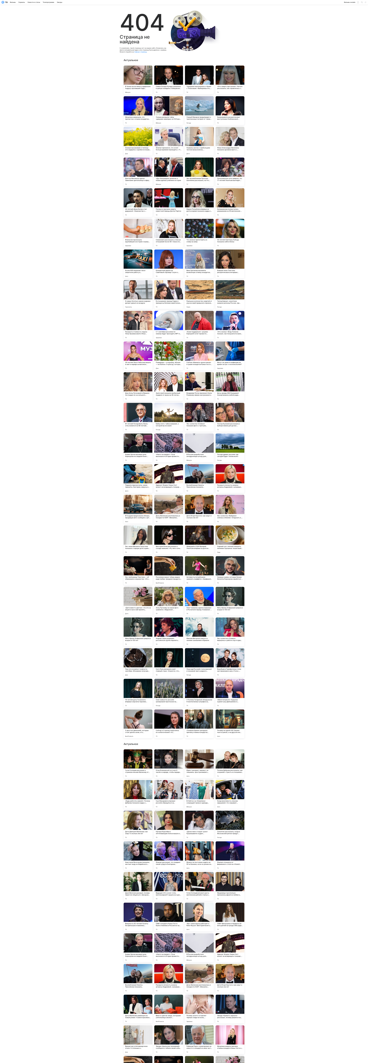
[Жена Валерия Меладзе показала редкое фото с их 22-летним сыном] (230, 815)
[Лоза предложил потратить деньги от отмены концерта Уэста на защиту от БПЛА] (199, 754)
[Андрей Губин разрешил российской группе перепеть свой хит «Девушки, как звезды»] (168, 632)
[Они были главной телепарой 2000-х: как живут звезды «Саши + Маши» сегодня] (199, 846)
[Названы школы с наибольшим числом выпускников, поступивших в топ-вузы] (199, 141)
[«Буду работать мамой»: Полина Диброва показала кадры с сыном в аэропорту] (138, 978)
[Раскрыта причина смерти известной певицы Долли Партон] (168, 202)
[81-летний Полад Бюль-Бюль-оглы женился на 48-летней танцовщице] (138, 417)
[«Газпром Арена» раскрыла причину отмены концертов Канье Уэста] (199, 723)
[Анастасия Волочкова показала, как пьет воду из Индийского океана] (138, 1039)
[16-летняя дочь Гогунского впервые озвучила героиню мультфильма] (138, 693)
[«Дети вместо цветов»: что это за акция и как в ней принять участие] (138, 601)
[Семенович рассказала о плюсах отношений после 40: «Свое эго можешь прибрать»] (168, 233)
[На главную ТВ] (6, 2)
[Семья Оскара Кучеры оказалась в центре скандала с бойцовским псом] (168, 80)
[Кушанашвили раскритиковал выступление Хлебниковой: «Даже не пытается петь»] (230, 110)
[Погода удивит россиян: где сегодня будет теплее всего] (230, 448)
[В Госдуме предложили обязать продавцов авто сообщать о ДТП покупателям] (138, 509)
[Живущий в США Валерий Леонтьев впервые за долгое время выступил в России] (199, 540)
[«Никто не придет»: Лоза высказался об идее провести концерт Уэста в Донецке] (168, 448)
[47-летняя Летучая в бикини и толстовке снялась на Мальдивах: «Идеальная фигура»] (168, 815)
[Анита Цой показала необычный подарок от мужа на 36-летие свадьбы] (168, 386)
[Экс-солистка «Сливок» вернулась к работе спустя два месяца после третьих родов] (230, 632)
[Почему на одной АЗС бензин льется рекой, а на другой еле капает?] (230, 723)
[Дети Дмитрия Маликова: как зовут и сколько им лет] (138, 1009)
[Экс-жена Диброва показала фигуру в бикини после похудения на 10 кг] (138, 754)
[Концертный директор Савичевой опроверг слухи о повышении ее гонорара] (168, 264)
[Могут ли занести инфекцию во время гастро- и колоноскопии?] (230, 356)
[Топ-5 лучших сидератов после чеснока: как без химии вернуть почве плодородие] (230, 846)
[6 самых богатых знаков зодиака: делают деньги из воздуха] (138, 294)
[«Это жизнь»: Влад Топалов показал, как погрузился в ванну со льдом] (230, 325)
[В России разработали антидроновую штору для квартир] (199, 448)
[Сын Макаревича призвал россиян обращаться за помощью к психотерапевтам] (168, 978)
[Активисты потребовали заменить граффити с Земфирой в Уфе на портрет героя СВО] (199, 570)
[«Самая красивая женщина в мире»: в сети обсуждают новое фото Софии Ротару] (168, 754)
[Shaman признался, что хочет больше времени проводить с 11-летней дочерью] (168, 141)
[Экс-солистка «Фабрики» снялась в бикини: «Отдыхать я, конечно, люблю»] (230, 509)
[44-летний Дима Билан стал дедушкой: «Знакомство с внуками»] (138, 202)
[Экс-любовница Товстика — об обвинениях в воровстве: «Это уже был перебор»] (138, 570)
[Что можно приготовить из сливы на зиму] (199, 233)
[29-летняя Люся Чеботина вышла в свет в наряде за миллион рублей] (138, 356)
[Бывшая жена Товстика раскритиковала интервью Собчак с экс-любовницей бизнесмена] (230, 264)
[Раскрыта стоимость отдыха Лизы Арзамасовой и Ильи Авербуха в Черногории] (138, 325)
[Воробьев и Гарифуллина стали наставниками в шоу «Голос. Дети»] (230, 662)
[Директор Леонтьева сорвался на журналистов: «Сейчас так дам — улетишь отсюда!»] (230, 785)
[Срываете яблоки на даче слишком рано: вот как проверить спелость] (138, 907)
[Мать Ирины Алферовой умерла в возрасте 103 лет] (230, 601)
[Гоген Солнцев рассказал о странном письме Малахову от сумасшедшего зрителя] (138, 947)
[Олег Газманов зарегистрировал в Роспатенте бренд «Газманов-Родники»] (199, 601)
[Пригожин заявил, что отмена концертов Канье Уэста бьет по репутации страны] (138, 785)
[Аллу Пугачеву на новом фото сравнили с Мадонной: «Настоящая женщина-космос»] (168, 601)
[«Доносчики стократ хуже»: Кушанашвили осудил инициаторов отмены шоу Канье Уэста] (199, 1009)
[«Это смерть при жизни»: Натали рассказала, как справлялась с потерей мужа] (230, 80)
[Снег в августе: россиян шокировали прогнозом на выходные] (168, 693)
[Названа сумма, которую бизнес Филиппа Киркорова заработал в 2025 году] (230, 570)
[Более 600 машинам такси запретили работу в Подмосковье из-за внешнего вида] (138, 264)
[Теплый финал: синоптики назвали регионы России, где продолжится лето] (230, 294)
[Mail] (3, 2)
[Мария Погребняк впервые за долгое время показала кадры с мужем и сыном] (199, 202)
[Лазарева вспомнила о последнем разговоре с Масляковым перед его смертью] (230, 877)
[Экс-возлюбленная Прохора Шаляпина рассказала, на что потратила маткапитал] (199, 172)
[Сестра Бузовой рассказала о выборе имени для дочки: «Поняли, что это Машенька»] (230, 417)
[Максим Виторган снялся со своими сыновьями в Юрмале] (199, 632)
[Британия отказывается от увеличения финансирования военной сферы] (199, 877)
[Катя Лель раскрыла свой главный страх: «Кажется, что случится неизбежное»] (168, 662)
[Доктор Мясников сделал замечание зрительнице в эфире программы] (138, 172)
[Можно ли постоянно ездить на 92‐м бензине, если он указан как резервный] (199, 1039)
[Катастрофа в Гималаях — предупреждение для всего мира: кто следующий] (199, 907)
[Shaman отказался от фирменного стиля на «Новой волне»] (230, 1039)
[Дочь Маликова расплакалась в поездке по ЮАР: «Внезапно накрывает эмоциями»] (168, 509)
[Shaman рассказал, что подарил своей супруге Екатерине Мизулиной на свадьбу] (168, 1039)
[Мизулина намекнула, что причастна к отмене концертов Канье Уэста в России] (138, 110)
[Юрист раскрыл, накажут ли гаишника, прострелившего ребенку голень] (199, 947)
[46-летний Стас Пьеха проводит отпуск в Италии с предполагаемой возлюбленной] (138, 815)
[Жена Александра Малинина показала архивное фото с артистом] (230, 141)
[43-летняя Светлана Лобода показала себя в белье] (230, 233)
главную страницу (140, 52)
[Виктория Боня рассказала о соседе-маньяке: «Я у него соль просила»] (168, 540)
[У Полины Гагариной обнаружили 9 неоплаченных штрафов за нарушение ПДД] (199, 693)
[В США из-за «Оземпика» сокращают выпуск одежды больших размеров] (199, 978)
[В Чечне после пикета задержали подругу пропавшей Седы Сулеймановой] (138, 80)
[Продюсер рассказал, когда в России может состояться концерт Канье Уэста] (168, 785)
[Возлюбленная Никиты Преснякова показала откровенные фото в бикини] (199, 478)
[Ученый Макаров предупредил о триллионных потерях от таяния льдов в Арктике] (199, 110)
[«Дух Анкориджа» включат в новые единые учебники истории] (168, 172)
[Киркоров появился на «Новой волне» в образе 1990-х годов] (199, 785)
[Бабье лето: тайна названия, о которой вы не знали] (168, 417)
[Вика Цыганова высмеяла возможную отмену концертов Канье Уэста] (199, 264)
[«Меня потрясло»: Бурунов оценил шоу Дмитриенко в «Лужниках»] (230, 693)
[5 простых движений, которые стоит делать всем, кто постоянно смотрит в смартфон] (138, 723)
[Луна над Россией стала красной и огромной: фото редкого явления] (199, 662)
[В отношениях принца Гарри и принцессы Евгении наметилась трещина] (168, 294)
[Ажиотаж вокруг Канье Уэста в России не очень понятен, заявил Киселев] (230, 754)
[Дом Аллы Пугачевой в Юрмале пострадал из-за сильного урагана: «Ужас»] (138, 386)
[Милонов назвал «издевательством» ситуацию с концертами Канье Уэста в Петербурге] (138, 846)
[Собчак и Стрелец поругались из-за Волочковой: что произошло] (168, 723)
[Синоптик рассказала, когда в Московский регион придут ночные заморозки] (230, 1009)
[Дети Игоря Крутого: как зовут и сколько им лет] (199, 509)
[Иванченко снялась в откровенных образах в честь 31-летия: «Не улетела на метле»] (168, 907)
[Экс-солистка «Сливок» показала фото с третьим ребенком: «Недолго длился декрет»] (199, 417)
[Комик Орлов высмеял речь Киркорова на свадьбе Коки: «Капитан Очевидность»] (138, 448)
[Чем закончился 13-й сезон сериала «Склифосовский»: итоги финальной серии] (199, 815)
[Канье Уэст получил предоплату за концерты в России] (138, 877)
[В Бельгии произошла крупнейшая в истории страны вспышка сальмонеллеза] (138, 233)
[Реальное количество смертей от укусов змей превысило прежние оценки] (199, 294)
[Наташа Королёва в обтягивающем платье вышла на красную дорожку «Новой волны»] (168, 1009)
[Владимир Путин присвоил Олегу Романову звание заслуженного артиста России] (199, 386)
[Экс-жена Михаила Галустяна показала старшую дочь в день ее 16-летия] (138, 540)
